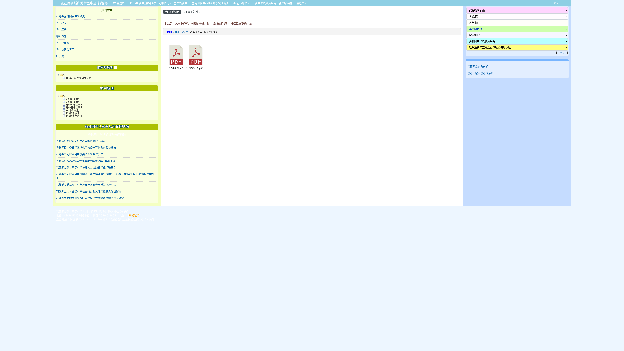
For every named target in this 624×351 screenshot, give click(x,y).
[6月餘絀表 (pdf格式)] (196, 55)
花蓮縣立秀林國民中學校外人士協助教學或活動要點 (86, 167)
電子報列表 (194, 11)
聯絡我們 (134, 215)
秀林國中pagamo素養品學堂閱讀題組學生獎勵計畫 (86, 160)
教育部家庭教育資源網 (480, 73)
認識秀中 (182, 3)
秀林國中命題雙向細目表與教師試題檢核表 (81, 141)
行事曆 (60, 56)
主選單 (120, 3)
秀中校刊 (164, 3)
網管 (72, 219)
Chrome (86, 219)
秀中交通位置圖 (65, 49)
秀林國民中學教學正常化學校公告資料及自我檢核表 (86, 147)
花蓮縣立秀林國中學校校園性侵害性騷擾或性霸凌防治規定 (90, 198)
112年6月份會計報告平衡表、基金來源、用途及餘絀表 (208, 23)
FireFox (97, 219)
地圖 (122, 215)
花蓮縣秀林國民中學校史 (70, 16)
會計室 (185, 32)
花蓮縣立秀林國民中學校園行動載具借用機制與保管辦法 (88, 191)
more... (562, 52)
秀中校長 (61, 23)
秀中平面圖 (62, 43)
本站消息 (173, 11)
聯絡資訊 (61, 36)
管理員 (176, 32)
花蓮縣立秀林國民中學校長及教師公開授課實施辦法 (86, 184)
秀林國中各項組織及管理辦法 (211, 3)
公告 (169, 32)
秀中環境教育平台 (265, 3)
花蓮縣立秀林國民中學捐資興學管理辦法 (79, 154)
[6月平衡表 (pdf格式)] (176, 55)
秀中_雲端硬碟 (147, 3)
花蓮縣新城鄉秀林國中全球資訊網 (85, 3)
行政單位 (241, 3)
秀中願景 (61, 29)
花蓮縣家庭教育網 (477, 66)
